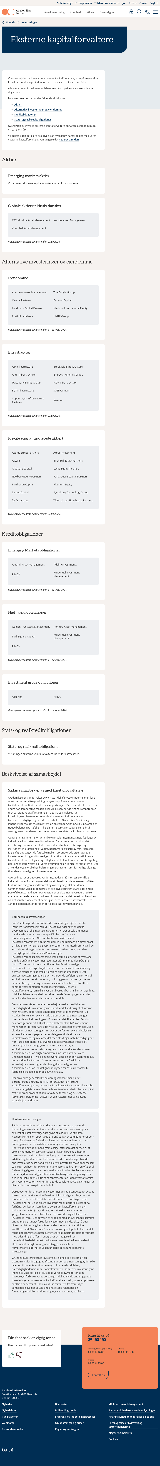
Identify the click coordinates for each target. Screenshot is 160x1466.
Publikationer (10, 1416)
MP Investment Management (126, 1404)
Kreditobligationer (25, 114)
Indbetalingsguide (65, 1410)
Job (124, 3)
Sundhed (75, 12)
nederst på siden (69, 139)
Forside (10, 22)
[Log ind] (131, 11)
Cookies (113, 1439)
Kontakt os (98, 1375)
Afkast (90, 12)
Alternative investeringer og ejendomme (38, 109)
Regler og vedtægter (67, 1429)
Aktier (18, 104)
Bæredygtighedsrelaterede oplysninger (132, 1410)
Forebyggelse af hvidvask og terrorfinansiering (125, 1424)
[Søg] (139, 11)
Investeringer (29, 22)
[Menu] (155, 11)
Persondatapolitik (12, 1429)
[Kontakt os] (147, 11)
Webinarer (8, 1423)
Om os (143, 3)
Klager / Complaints (120, 1433)
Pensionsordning (54, 12)
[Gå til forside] (16, 12)
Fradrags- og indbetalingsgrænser (75, 1416)
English (154, 3)
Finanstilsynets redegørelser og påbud (131, 1416)
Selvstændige (65, 3)
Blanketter (61, 1404)
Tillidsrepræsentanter (107, 3)
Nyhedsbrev (9, 1410)
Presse (133, 3)
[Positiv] (10, 1355)
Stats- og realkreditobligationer (32, 119)
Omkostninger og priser (69, 1423)
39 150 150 (97, 1340)
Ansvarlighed (107, 12)
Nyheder (7, 1404)
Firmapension (83, 3)
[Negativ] (18, 1355)
